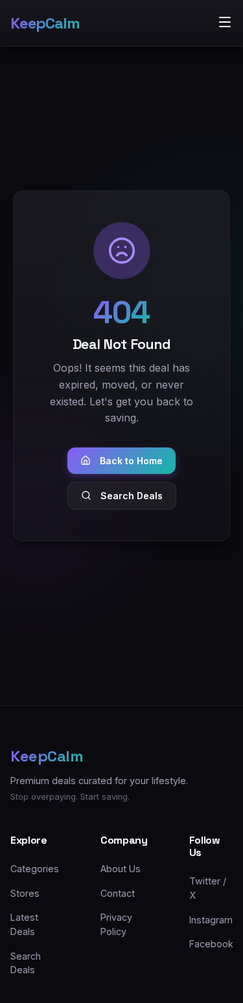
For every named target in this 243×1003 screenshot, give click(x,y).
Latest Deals (24, 924)
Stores (25, 893)
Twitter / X (207, 888)
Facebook (211, 943)
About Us (120, 868)
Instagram (211, 919)
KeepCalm (44, 23)
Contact (117, 893)
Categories (34, 868)
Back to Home (131, 460)
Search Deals (131, 495)
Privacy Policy (116, 924)
